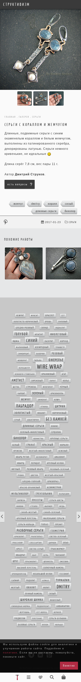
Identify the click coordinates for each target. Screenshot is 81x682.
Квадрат (20, 555)
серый (17, 420)
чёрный (64, 387)
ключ (57, 399)
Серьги (72, 222)
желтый (15, 587)
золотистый (22, 413)
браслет (49, 315)
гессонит (64, 574)
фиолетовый (58, 334)
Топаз (44, 524)
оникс (54, 426)
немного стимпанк (25, 374)
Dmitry (35, 203)
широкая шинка (31, 600)
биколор (70, 211)
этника (44, 407)
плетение (37, 618)
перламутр (24, 368)
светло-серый (36, 549)
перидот (35, 463)
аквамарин (63, 606)
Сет (63, 315)
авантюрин (33, 420)
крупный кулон (55, 463)
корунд (64, 341)
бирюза (21, 500)
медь (62, 506)
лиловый (63, 321)
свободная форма (20, 606)
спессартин (36, 543)
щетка (16, 387)
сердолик (56, 432)
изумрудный (42, 347)
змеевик (64, 561)
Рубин (21, 475)
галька (38, 360)
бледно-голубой (31, 481)
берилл (57, 612)
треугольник (44, 493)
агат (64, 374)
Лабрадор (25, 406)
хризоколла (57, 393)
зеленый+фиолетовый (32, 432)
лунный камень (33, 593)
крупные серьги (59, 438)
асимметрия (54, 487)
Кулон (45, 625)
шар (34, 555)
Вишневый (55, 600)
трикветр (60, 347)
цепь (46, 555)
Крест (19, 549)
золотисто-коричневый (26, 321)
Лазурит (49, 341)
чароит (21, 393)
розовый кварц (35, 469)
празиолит (31, 561)
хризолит (19, 536)
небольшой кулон (43, 574)
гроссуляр (17, 543)
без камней (56, 419)
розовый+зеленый (59, 469)
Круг (15, 561)
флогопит (48, 387)
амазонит (60, 457)
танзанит (60, 555)
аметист (18, 380)
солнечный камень (53, 567)
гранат (31, 445)
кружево (18, 451)
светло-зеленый (58, 536)
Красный (47, 445)
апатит (39, 334)
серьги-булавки (57, 618)
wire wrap (49, 366)
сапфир (15, 580)
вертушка (25, 612)
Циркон (52, 543)
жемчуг (18, 203)
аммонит (42, 400)
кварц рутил (22, 457)
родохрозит (43, 606)
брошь (48, 321)
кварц (20, 463)
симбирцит (23, 354)
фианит (41, 413)
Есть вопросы (18, 184)
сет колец (42, 612)
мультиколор (20, 493)
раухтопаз (37, 536)
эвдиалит (60, 328)
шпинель (48, 561)
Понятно (69, 665)
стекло (34, 506)
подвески (20, 618)
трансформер (58, 549)
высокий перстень (26, 568)
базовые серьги (26, 624)
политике (10, 652)
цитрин (60, 406)
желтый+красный (54, 475)
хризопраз (53, 481)
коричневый (60, 413)
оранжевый (48, 374)
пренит (59, 524)
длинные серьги (46, 211)
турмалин (63, 580)
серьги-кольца (26, 524)
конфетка (39, 439)
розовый (57, 353)
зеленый (38, 393)
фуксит (34, 315)
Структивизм (16, 4)
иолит (46, 587)
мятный (16, 469)
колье (66, 380)
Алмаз (45, 580)
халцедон (64, 494)
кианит (31, 587)
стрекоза (31, 387)
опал (66, 542)
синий (32, 340)
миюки (20, 506)
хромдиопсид (19, 574)
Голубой (21, 334)
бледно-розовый (25, 327)
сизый (69, 203)
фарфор (49, 506)
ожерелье (56, 360)
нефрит (20, 315)
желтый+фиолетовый (40, 451)
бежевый (63, 451)
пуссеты (37, 500)
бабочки (40, 354)
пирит (53, 381)
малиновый (22, 347)
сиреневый (37, 380)
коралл (52, 203)
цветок (34, 475)
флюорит (22, 360)
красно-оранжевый (30, 487)
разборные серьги (30, 530)
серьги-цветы (56, 500)
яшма (16, 341)
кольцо (59, 625)
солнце (44, 327)
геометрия (57, 530)
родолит (30, 580)
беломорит (42, 457)
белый (16, 445)
